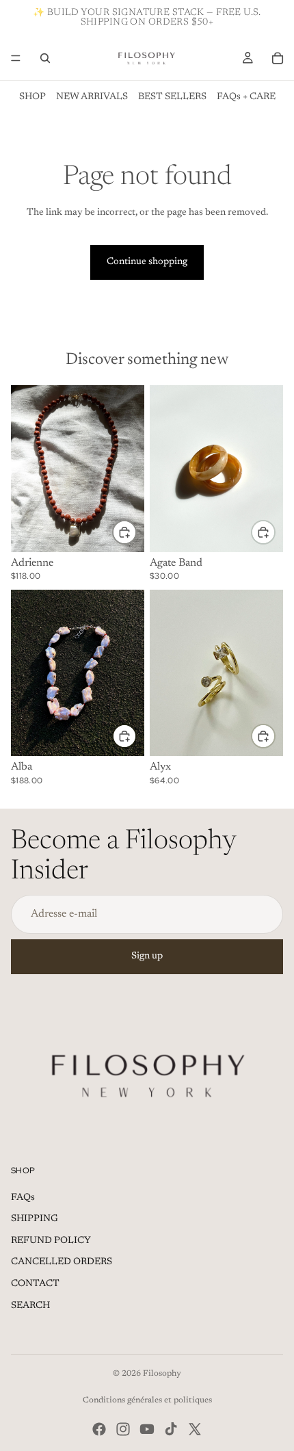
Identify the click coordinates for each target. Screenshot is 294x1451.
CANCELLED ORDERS (61, 1262)
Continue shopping (147, 262)
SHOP (32, 97)
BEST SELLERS (172, 97)
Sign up (147, 956)
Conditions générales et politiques (147, 1400)
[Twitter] (195, 1429)
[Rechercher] (45, 58)
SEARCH (30, 1306)
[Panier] (278, 58)
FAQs (23, 1198)
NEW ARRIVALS (92, 97)
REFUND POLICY (51, 1241)
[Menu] (15, 58)
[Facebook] (99, 1429)
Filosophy (162, 1374)
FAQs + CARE (246, 97)
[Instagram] (123, 1429)
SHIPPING (34, 1219)
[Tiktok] (171, 1429)
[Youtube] (147, 1429)
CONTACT (35, 1284)
